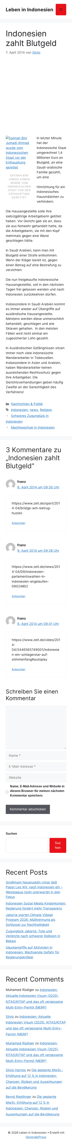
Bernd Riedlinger (18, 1097)
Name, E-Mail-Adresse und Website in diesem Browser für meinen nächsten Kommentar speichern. (37, 791)
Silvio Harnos (16, 1070)
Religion (46, 410)
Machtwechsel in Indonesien (33, 427)
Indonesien (19, 410)
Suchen (11, 833)
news (34, 410)
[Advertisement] (36, 93)
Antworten (18, 523)
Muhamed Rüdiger (20, 1043)
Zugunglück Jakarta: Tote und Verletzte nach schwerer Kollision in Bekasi (33, 936)
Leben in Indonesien (29, 9)
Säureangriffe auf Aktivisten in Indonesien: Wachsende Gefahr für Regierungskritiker (32, 952)
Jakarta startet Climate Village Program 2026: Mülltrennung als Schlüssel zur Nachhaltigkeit (30, 920)
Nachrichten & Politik (27, 404)
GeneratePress (36, 1137)
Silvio (10, 1017)
